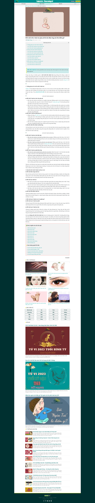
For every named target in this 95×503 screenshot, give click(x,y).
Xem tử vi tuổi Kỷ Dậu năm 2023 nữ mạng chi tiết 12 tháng (40, 360)
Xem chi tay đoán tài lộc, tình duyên (35, 251)
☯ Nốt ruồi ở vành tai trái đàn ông (35, 51)
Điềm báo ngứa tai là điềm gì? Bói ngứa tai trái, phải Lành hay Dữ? (42, 395)
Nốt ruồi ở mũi (31, 239)
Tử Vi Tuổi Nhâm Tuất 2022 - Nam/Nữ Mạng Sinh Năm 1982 (47, 464)
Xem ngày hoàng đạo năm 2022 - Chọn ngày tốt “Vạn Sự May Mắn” (47, 489)
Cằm (41, 314)
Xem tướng (42, 3)
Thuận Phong (29, 40)
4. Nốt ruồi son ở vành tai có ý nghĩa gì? (35, 61)
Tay (65, 316)
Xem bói (60, 3)
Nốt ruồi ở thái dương (32, 241)
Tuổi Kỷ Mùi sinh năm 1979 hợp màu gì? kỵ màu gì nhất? (47, 476)
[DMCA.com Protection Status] (47, 495)
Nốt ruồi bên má (31, 242)
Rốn (65, 319)
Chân (29, 319)
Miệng (65, 312)
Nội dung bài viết (47, 42)
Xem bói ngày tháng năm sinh (34, 254)
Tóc (29, 316)
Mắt (53, 312)
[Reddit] (51, 501)
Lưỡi (41, 316)
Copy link (67, 257)
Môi (29, 314)
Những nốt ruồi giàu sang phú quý (35, 252)
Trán (53, 310)
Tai (41, 310)
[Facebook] (44, 501)
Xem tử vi (43, 497)
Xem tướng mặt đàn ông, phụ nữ (35, 247)
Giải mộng (54, 497)
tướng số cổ (65, 80)
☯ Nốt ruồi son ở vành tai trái (34, 64)
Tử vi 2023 (23, 3)
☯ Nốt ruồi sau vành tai (33, 57)
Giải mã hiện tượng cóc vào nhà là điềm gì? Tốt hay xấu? (47, 433)
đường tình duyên (48, 143)
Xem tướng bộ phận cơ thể (33, 249)
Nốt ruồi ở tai (31, 237)
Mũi (41, 312)
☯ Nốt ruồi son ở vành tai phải (34, 62)
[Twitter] (49, 501)
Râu (53, 314)
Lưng (41, 319)
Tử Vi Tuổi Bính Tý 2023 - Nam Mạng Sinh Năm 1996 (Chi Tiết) (41, 325)
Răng (65, 314)
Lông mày (29, 312)
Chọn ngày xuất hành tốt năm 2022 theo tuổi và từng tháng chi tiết (47, 445)
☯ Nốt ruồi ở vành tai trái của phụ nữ (36, 46)
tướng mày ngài (56, 102)
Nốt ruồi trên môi (31, 228)
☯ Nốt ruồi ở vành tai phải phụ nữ (35, 48)
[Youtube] (47, 501)
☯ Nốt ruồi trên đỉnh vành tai (34, 59)
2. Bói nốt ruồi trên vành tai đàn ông (34, 49)
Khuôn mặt (29, 310)
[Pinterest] (46, 501)
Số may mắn (78, 1)
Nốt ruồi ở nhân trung (32, 231)
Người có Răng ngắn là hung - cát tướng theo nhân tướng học (47, 470)
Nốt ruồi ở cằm (31, 232)
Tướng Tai (28, 88)
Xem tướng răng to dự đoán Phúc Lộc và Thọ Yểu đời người (47, 458)
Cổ (53, 316)
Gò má (65, 310)
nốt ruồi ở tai (37, 115)
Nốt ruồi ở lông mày (32, 234)
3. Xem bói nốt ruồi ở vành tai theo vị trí (35, 54)
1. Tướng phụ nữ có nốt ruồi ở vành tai (35, 44)
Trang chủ (40, 497)
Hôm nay (72, 1)
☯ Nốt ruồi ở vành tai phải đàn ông (35, 53)
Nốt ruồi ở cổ (31, 236)
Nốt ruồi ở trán (31, 229)
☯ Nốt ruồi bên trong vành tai (34, 56)
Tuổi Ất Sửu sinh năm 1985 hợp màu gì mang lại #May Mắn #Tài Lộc (47, 483)
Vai (53, 319)
